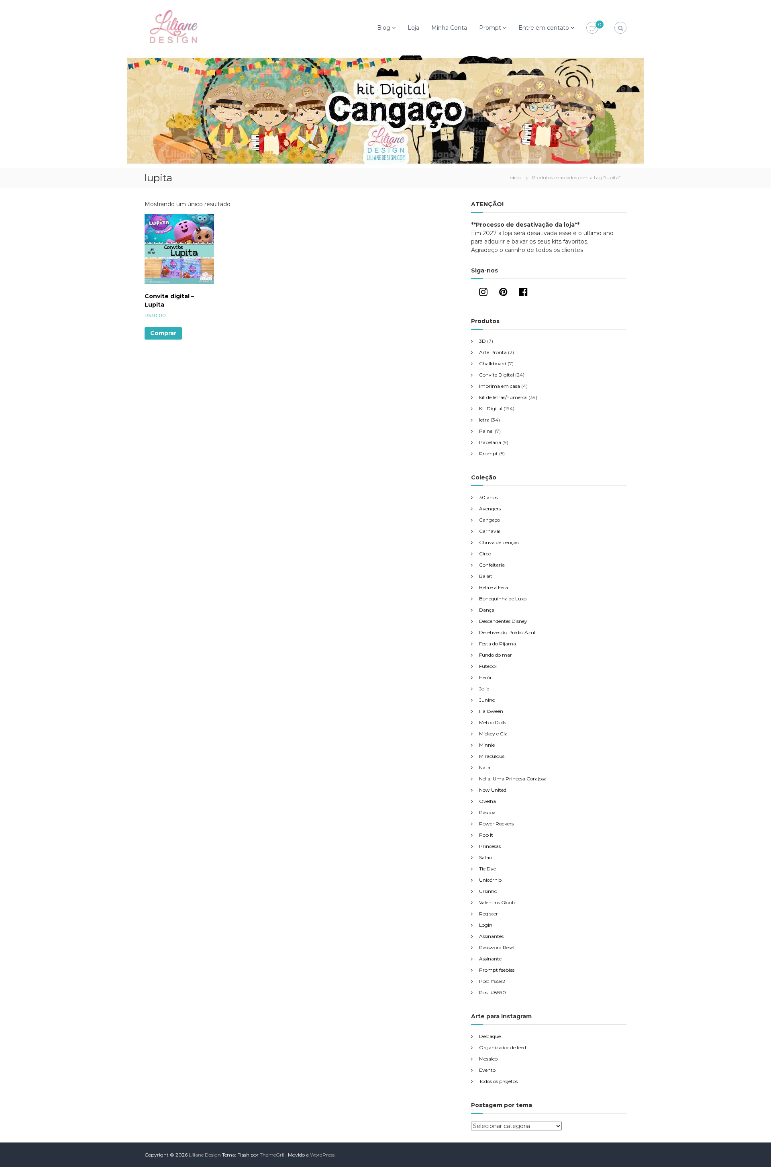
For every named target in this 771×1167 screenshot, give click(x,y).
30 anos (488, 497)
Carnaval (489, 531)
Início (514, 177)
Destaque (490, 1036)
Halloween (491, 711)
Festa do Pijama (497, 644)
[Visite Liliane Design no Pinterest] (503, 294)
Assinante (490, 959)
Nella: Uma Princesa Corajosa (513, 779)
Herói (485, 677)
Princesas (490, 846)
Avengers (490, 509)
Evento (487, 1070)
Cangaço (489, 520)
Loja (413, 27)
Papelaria (490, 442)
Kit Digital (490, 408)
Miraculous (491, 756)
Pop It (486, 835)
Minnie (487, 745)
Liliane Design (205, 1155)
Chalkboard (492, 363)
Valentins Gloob (497, 902)
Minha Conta (449, 27)
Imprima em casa (499, 386)
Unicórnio (490, 880)
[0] (592, 28)
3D (482, 341)
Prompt (490, 27)
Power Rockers (496, 824)
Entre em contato (543, 27)
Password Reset (497, 947)
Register (488, 914)
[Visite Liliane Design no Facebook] (523, 294)
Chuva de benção (499, 542)
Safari (485, 857)
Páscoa (487, 812)
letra (484, 420)
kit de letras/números (503, 397)
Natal (485, 767)
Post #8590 (492, 992)
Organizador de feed (502, 1047)
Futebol (488, 666)
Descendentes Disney (503, 621)
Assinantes (491, 936)
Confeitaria (492, 565)
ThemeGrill (273, 1155)
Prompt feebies (496, 970)
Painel (486, 431)
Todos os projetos (498, 1081)
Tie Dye (487, 869)
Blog (383, 27)
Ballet (485, 576)
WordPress (322, 1155)
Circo (485, 554)
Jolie (484, 689)
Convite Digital (496, 375)
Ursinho (488, 891)
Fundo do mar (495, 655)
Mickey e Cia (493, 734)
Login (485, 925)
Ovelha (487, 801)
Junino (487, 700)
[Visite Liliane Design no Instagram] (483, 294)
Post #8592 (492, 981)
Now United (492, 790)
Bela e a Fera (493, 587)
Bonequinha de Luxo (502, 599)
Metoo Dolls (492, 722)
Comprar (163, 333)
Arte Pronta (493, 352)
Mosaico (488, 1059)
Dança (486, 610)
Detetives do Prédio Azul (507, 632)
